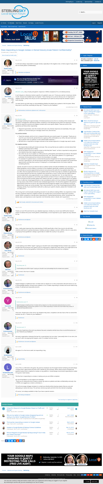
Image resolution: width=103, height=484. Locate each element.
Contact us (47, 475)
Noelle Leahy (5, 52)
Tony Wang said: (20, 265)
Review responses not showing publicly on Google (91, 172)
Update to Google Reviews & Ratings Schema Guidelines (24, 427)
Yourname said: (20, 327)
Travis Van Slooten (11, 418)
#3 (76, 115)
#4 (76, 207)
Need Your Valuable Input (91, 164)
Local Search (20, 411)
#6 (76, 242)
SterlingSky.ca (69, 1)
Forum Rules (4, 26)
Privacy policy (69, 475)
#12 (76, 364)
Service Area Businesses (89, 148)
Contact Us (98, 1)
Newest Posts (87, 107)
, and (27, 341)
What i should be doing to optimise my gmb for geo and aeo (92, 122)
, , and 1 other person (31, 110)
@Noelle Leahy (19, 92)
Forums (12, 23)
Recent (25, 23)
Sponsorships (88, 1)
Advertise (53, 475)
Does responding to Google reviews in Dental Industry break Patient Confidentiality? (36, 50)
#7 (76, 261)
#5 (76, 224)
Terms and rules (61, 475)
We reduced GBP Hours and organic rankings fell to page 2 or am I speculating (92, 111)
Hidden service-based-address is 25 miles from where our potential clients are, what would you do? (92, 143)
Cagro (8, 424)
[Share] (74, 60)
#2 (76, 88)
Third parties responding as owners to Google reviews (23, 422)
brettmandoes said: (21, 302)
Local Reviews (20, 424)
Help (74, 475)
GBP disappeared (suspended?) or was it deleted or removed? (92, 153)
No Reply (30, 23)
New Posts (19, 23)
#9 (76, 297)
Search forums (22, 26)
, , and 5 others (31, 202)
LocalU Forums (39, 23)
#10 (76, 323)
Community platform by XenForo (51, 478)
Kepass (8, 411)
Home (4, 23)
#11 (76, 346)
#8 (76, 280)
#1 (76, 60)
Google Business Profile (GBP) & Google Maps (34, 418)
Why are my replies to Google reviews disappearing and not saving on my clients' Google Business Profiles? (25, 416)
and (24, 72)
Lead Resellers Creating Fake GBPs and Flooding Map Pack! (92, 132)
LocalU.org (79, 1)
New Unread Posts (12, 26)
